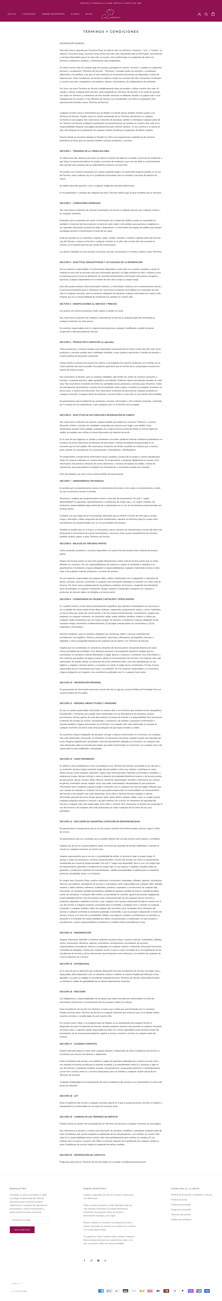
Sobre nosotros (53, 14)
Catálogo (29, 14)
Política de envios (179, 1199)
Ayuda (75, 14)
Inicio (12, 14)
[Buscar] (206, 13)
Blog (89, 14)
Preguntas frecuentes (181, 1209)
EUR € (15, 1284)
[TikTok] (105, 1260)
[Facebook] (84, 1260)
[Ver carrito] (213, 14)
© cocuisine (19, 1291)
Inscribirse (22, 1230)
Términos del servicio (181, 1214)
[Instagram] (91, 1260)
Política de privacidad (181, 1204)
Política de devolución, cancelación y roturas (191, 1194)
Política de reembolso (181, 1219)
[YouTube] (98, 1260)
